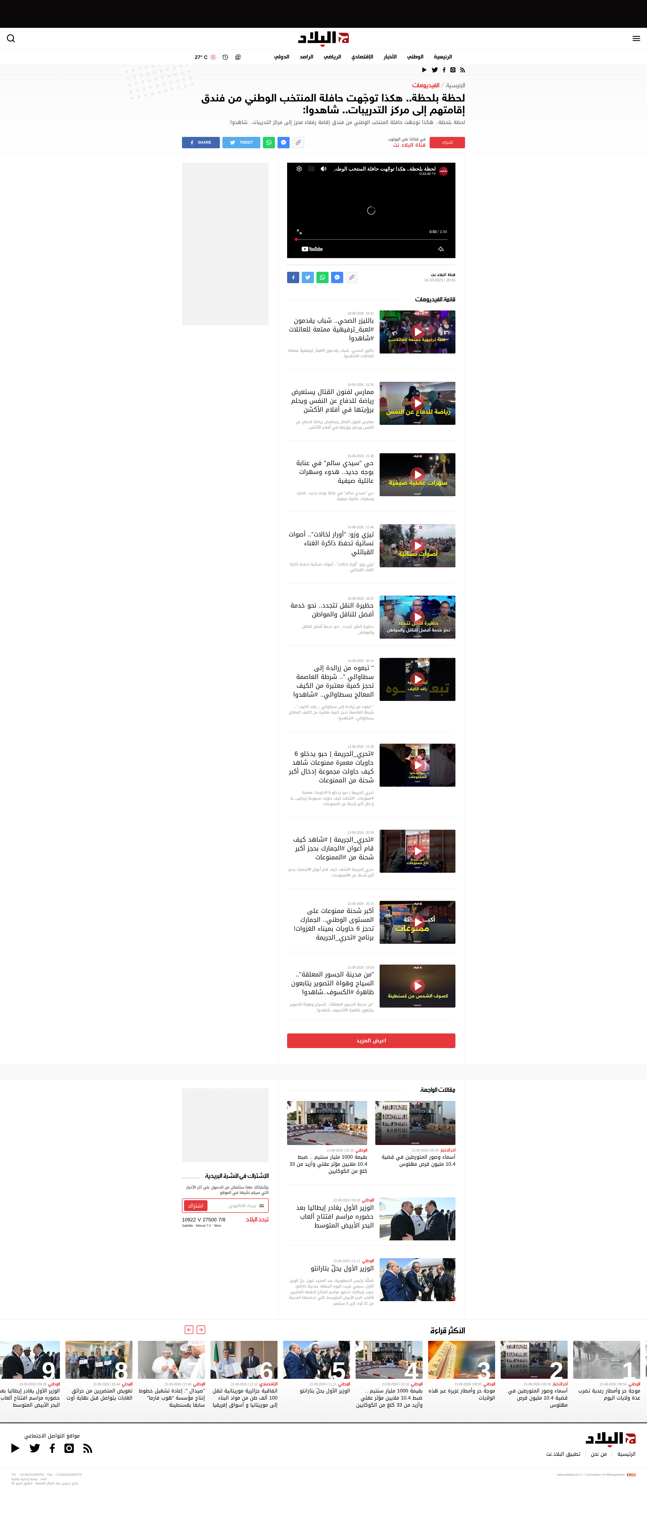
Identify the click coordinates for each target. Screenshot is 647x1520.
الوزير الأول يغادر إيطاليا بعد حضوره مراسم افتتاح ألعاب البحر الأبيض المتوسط (335, 1216)
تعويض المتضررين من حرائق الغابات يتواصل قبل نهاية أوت (99, 1394)
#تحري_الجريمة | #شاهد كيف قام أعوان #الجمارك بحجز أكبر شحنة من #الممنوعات (333, 848)
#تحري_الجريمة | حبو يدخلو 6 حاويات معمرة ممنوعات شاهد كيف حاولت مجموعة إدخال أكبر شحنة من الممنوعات (331, 767)
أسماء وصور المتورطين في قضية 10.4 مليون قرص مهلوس (418, 1160)
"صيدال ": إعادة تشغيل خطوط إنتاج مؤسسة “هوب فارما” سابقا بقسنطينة (172, 1397)
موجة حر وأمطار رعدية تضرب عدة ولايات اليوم (609, 1394)
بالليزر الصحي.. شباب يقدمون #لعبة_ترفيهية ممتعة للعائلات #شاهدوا (331, 329)
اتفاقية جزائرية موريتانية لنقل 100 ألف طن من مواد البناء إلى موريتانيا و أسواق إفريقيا (245, 1397)
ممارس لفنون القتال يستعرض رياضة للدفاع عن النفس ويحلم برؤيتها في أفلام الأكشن (332, 400)
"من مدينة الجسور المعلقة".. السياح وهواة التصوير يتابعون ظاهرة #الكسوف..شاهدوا (332, 983)
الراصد (306, 57)
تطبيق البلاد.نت (563, 1454)
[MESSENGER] (284, 142)
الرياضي (332, 57)
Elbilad (323, 39)
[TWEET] (308, 277)
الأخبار (390, 57)
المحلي (127, 1383)
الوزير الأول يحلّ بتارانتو (342, 1268)
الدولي (281, 57)
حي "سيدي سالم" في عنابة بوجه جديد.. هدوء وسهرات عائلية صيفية (335, 471)
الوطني (415, 57)
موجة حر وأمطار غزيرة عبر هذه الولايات (461, 1394)
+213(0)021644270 (68, 1474)
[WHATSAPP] (269, 142)
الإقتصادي (362, 57)
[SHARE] (293, 277)
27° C (201, 57)
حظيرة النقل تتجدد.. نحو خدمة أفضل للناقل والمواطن (332, 609)
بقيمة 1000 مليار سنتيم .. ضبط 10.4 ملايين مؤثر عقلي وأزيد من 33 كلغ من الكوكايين (328, 1164)
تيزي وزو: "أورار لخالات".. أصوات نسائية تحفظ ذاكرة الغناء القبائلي (331, 543)
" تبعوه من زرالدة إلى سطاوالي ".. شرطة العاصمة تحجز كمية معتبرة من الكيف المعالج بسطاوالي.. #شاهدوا (333, 681)
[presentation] (201, 1329)
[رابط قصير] (298, 142)
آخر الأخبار (448, 1150)
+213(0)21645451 (31, 1474)
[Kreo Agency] (631, 1474)
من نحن (599, 1454)
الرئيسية (443, 57)
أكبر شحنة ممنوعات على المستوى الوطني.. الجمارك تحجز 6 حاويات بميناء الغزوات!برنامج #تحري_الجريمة (334, 924)
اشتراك (447, 142)
